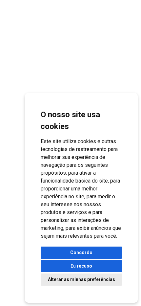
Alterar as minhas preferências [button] (81, 279)
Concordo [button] (81, 252)
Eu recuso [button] (81, 266)
